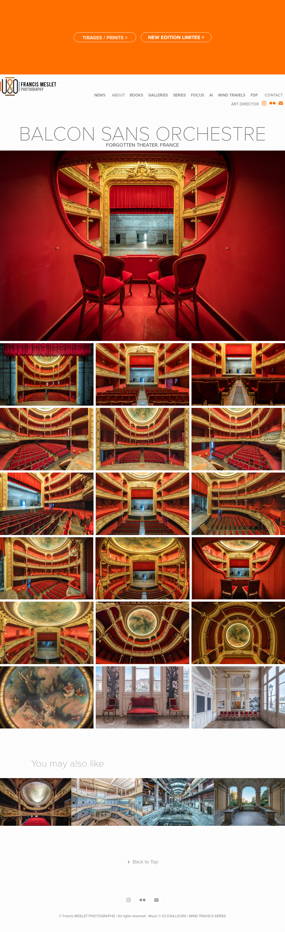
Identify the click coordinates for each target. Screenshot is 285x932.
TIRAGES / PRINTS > (104, 37)
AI (211, 95)
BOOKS (136, 95)
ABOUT (118, 95)
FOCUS (197, 95)
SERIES (179, 95)
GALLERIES (158, 95)
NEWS (99, 95)
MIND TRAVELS (231, 95)
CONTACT (274, 95)
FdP (254, 95)
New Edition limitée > (176, 37)
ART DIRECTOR (245, 104)
